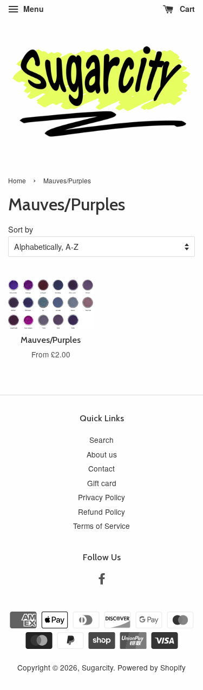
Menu (32, 8)
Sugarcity (97, 667)
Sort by (20, 229)
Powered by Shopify (151, 667)
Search (101, 439)
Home (17, 180)
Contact (101, 468)
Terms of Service (101, 525)
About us (102, 454)
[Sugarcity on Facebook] (102, 580)
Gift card (101, 482)
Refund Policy (101, 511)
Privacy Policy (101, 497)
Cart (186, 8)
